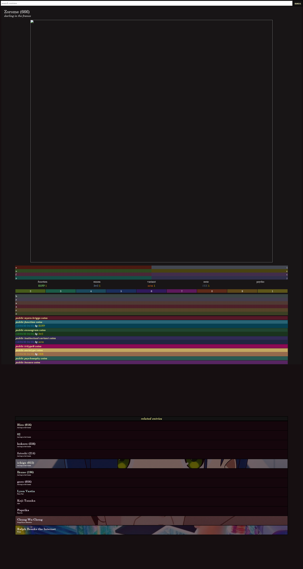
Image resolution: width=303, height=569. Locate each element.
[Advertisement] (106, 391)
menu (298, 3)
